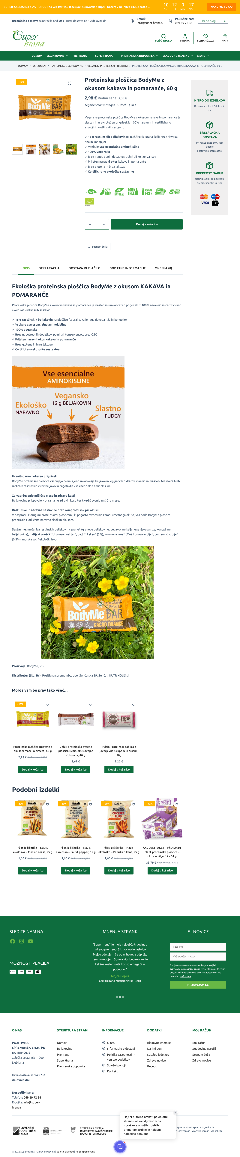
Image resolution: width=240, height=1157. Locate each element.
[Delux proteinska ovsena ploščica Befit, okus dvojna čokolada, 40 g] (75, 719)
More (201, 55)
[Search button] (225, 20)
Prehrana (80, 55)
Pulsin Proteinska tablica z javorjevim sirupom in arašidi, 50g (119, 751)
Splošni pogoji (116, 1065)
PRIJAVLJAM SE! (198, 984)
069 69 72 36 (183, 22)
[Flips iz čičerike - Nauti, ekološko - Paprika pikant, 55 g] (119, 819)
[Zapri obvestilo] (176, 1112)
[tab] (117, 997)
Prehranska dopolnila (137, 55)
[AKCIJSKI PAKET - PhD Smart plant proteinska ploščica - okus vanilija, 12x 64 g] (162, 819)
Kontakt (112, 1071)
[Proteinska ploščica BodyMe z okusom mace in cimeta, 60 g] (32, 719)
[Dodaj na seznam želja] (47, 705)
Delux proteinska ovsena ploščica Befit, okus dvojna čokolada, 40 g (75, 751)
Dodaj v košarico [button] (33, 769)
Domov (37, 55)
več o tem (185, 976)
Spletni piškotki (65, 1151)
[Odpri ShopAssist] (120, 1147)
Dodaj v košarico (147, 224)
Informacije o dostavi (121, 1048)
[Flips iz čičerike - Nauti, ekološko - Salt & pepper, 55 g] (75, 819)
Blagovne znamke (176, 55)
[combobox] (210, 21)
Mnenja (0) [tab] (163, 268)
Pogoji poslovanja (85, 1151)
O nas (111, 1042)
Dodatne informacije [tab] (128, 268)
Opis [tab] (26, 268)
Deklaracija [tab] (49, 268)
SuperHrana (104, 55)
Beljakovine (55, 55)
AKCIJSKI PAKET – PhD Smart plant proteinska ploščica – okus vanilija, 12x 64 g (162, 852)
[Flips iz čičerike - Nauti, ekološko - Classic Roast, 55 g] (32, 819)
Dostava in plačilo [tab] (84, 268)
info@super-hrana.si (150, 22)
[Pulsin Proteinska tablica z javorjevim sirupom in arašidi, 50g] (119, 719)
